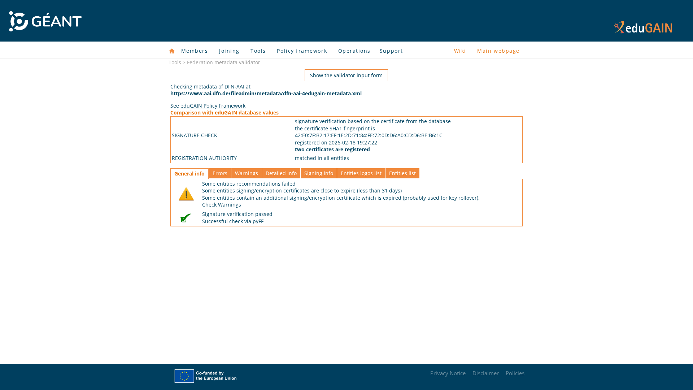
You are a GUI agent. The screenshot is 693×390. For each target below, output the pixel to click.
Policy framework (302, 50)
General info (189, 173)
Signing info (318, 173)
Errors (220, 173)
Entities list (402, 173)
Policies (515, 373)
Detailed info (281, 173)
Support (391, 50)
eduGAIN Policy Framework (212, 105)
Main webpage (498, 50)
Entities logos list (361, 173)
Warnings (246, 173)
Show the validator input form (346, 75)
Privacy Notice (448, 373)
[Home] (172, 50)
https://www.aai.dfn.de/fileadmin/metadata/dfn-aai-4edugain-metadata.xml (266, 93)
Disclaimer (485, 373)
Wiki (460, 50)
